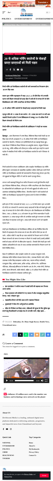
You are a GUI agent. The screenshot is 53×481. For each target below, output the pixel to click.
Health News (44, 322)
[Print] (21, 70)
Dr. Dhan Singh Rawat (30, 322)
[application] (26, 370)
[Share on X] (14, 70)
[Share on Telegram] (31, 335)
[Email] (18, 70)
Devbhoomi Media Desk (13, 75)
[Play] (7, 380)
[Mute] (42, 380)
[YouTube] (7, 429)
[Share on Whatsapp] (25, 335)
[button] (44, 475)
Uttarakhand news (9, 325)
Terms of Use (8, 476)
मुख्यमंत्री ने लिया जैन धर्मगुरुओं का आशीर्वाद (19, 304)
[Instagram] (11, 429)
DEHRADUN (9, 53)
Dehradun (17, 322)
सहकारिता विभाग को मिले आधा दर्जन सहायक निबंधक (22, 300)
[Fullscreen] (46, 380)
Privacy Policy (28, 474)
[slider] (24, 380)
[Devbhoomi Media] (26, 12)
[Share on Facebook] (10, 70)
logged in (16, 346)
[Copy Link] (42, 335)
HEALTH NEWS (20, 53)
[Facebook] (3, 429)
